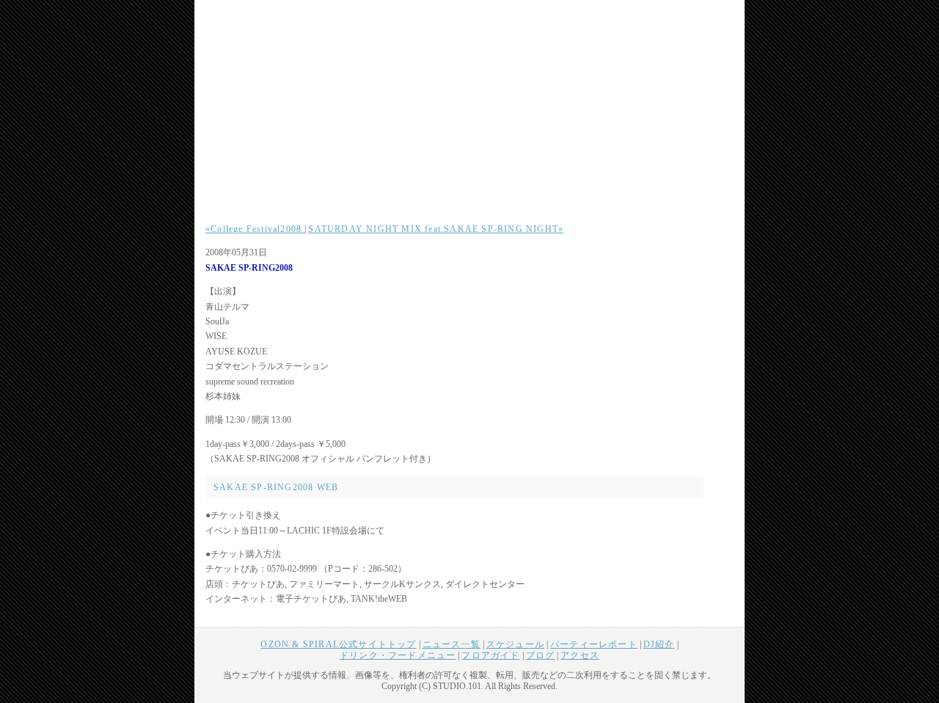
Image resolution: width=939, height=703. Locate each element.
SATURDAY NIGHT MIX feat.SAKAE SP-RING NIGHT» (435, 229)
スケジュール (515, 644)
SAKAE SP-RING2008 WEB (275, 487)
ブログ (540, 655)
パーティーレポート (593, 644)
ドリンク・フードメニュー (398, 655)
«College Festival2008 (254, 229)
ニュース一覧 (452, 644)
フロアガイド (490, 655)
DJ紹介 (659, 644)
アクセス (579, 655)
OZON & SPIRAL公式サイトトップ (338, 644)
